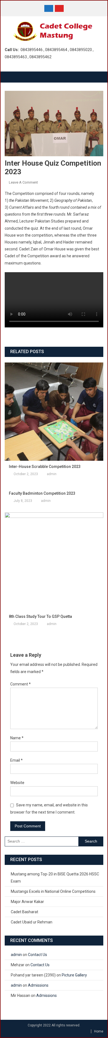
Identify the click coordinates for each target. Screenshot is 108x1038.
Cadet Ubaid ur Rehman (31, 922)
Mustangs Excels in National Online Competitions (53, 891)
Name (17, 738)
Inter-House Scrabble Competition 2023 (45, 466)
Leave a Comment (23, 182)
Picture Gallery (74, 975)
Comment (20, 684)
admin (51, 474)
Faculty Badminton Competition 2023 (42, 493)
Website (17, 782)
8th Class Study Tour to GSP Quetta (40, 616)
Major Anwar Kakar (27, 901)
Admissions (38, 985)
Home (98, 1031)
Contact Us (37, 954)
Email (16, 760)
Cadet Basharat (24, 912)
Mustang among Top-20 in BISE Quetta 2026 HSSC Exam (55, 877)
